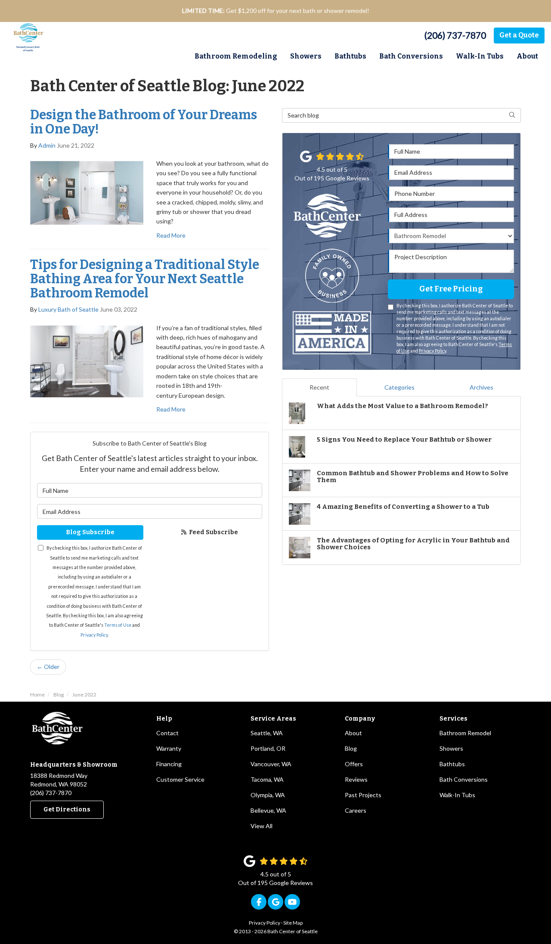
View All (261, 825)
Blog (351, 748)
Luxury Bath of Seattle (68, 309)
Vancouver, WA (271, 764)
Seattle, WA (267, 733)
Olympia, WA (268, 795)
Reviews (356, 779)
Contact (167, 733)
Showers (451, 748)
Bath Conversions (464, 779)
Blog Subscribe (90, 532)
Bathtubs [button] (350, 56)
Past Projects (363, 795)
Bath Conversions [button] (411, 56)
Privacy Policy (94, 635)
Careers (355, 810)
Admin (47, 145)
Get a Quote (519, 35)
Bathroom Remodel (465, 733)
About (353, 733)
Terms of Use (117, 625)
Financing (169, 764)
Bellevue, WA (268, 810)
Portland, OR (268, 748)
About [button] (527, 56)
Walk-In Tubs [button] (480, 56)
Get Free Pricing (451, 289)
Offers (354, 764)
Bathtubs (452, 764)
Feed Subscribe (213, 532)
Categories (399, 387)
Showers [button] (306, 56)
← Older (48, 666)
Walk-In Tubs (457, 795)
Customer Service (180, 779)
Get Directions (66, 809)
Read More (171, 235)
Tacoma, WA (267, 779)
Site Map (293, 922)
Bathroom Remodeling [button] (236, 56)
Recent (319, 387)
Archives (481, 387)
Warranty (168, 748)
